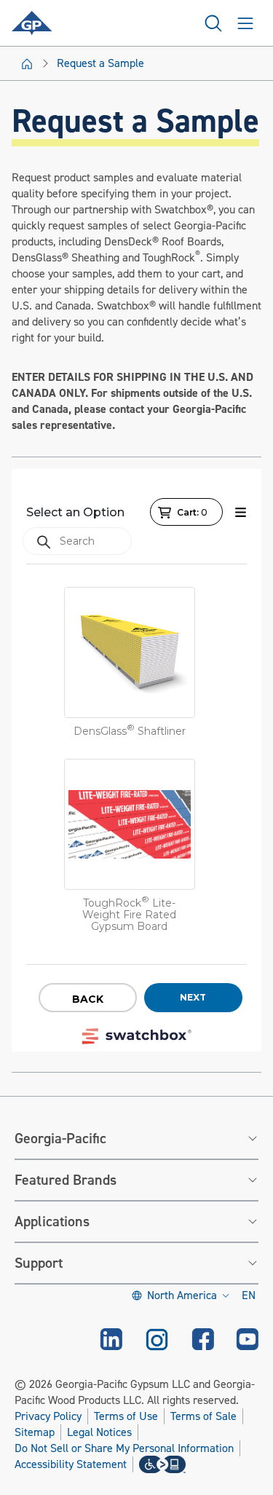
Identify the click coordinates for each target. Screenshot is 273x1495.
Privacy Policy (48, 1416)
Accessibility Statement (71, 1464)
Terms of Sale (203, 1416)
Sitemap (35, 1432)
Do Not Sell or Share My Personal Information (124, 1449)
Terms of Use (126, 1416)
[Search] (213, 23)
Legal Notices (99, 1432)
